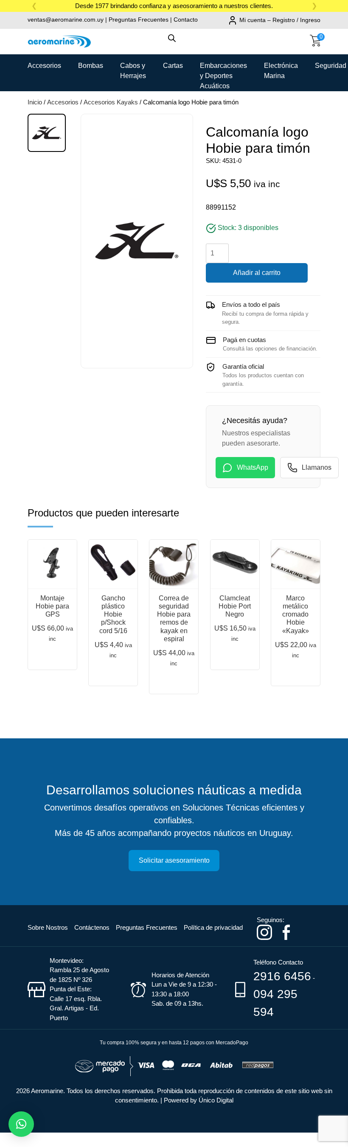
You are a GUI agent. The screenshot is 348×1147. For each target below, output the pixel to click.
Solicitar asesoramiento (174, 860)
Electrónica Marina (281, 69)
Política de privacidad (213, 927)
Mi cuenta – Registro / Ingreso (279, 20)
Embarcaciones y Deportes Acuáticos (223, 69)
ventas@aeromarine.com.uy (66, 19)
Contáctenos (91, 927)
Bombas (90, 65)
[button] (21, 1124)
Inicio (35, 102)
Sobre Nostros (48, 927)
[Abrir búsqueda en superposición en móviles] (174, 42)
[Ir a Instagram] (264, 931)
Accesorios (44, 65)
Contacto (186, 19)
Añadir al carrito (257, 272)
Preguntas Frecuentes (138, 19)
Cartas (173, 65)
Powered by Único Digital (198, 1100)
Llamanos (316, 467)
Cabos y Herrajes (133, 69)
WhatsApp (252, 467)
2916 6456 (282, 976)
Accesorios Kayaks (111, 102)
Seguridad (330, 65)
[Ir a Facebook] (286, 931)
